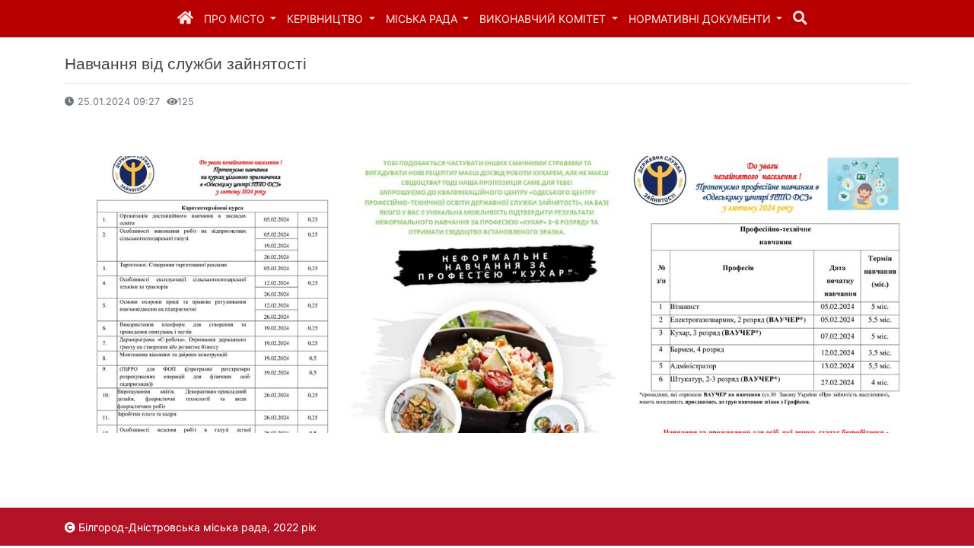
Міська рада (423, 18)
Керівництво (326, 18)
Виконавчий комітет (544, 18)
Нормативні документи (701, 18)
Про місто (236, 18)
